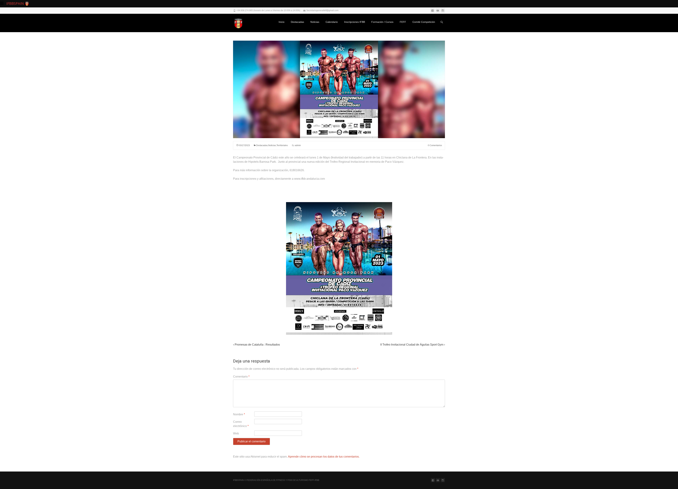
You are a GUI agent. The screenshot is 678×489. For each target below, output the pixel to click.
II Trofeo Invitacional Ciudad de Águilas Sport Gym (412, 344)
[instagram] (443, 10)
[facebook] (432, 10)
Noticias (314, 21)
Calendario (332, 21)
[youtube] (438, 10)
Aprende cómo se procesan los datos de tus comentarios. (323, 456)
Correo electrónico (241, 424)
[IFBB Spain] (240, 23)
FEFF (403, 21)
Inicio (281, 21)
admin (298, 145)
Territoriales (282, 145)
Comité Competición (423, 21)
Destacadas (297, 21)
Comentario (241, 376)
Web (236, 433)
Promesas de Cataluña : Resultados (256, 344)
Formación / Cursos (382, 21)
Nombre (239, 414)
